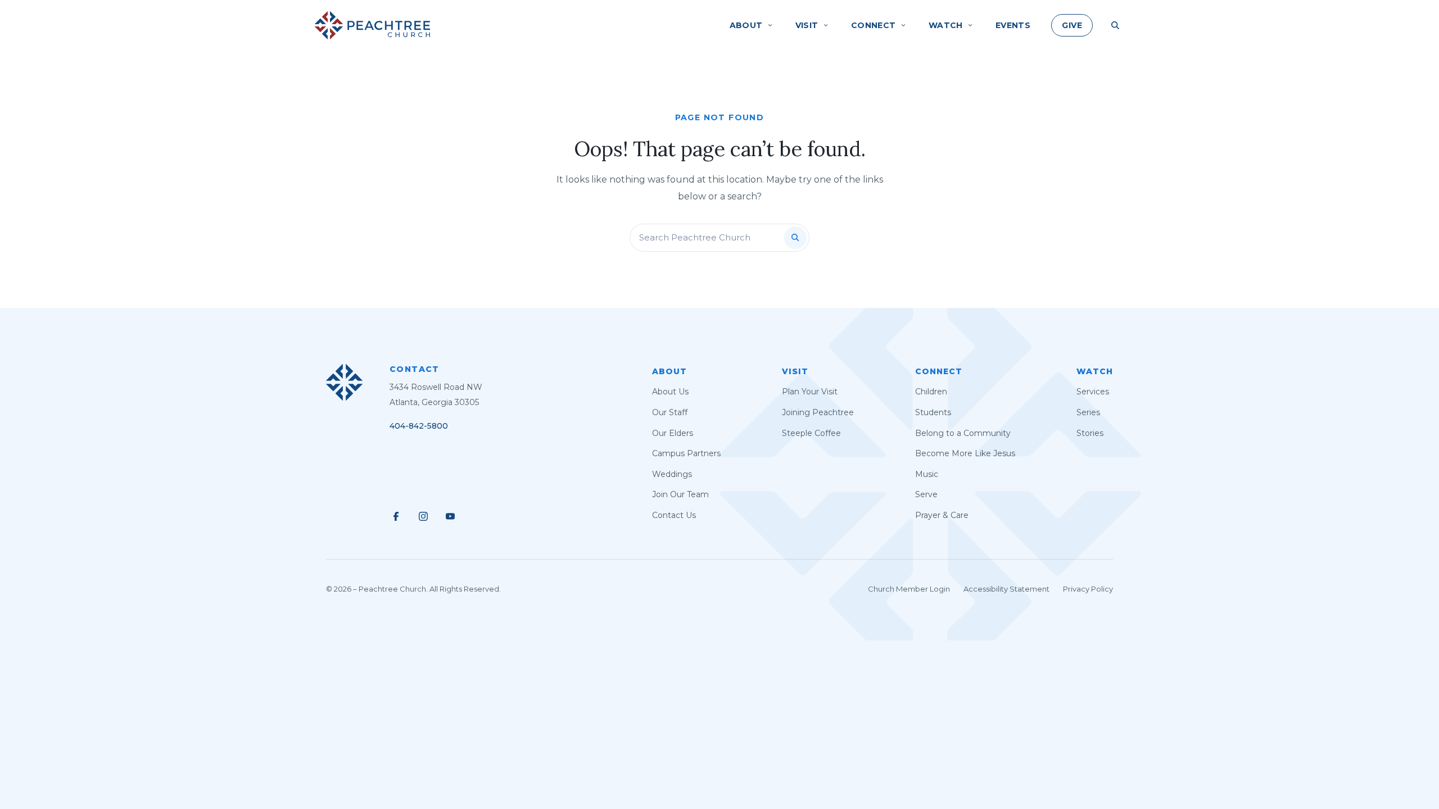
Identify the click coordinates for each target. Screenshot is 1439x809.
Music (926, 474)
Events (1013, 25)
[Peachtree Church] (372, 25)
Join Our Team (680, 494)
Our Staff (669, 412)
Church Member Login (909, 588)
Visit (795, 371)
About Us (670, 392)
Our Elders (672, 433)
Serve (926, 494)
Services (1092, 392)
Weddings (672, 474)
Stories (1089, 433)
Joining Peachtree (818, 412)
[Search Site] (1115, 25)
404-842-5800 (419, 426)
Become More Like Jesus (965, 453)
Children (931, 392)
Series (1088, 412)
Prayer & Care (942, 515)
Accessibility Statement (1006, 588)
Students (933, 412)
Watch (1094, 371)
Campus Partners (686, 453)
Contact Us (674, 515)
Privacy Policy (1088, 588)
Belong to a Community (963, 433)
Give (1072, 25)
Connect (938, 371)
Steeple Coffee (811, 433)
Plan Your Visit (810, 392)
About (669, 371)
